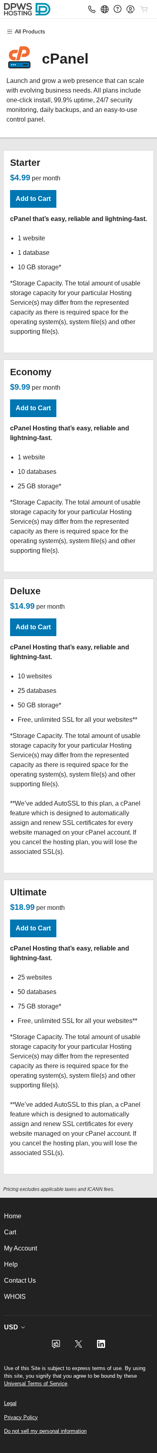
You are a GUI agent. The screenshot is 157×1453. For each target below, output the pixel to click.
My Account (20, 1248)
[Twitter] (78, 1346)
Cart (10, 1232)
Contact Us (20, 1280)
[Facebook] (56, 1346)
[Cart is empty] (144, 9)
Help (11, 1264)
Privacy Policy (21, 1417)
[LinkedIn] (101, 1346)
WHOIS (15, 1296)
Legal (10, 1403)
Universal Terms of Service (35, 1384)
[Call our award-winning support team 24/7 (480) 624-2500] (117, 9)
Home (12, 1216)
